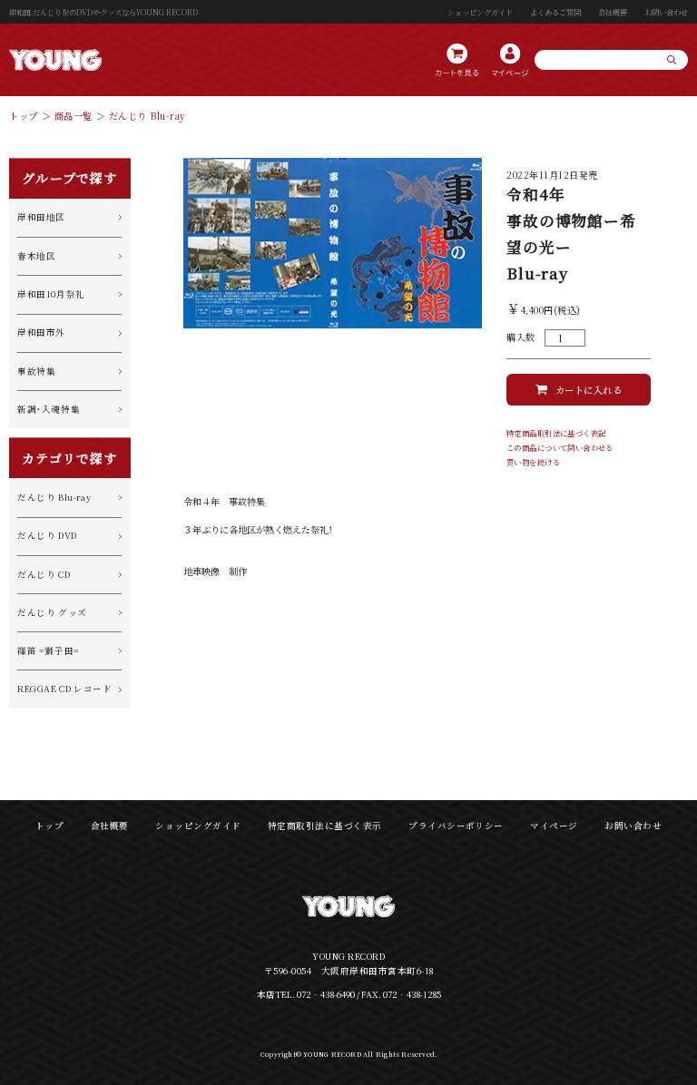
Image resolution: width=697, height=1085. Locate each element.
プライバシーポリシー (456, 825)
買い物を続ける (533, 461)
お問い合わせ (666, 11)
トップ (23, 115)
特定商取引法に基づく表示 (325, 825)
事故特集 (36, 371)
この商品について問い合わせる (560, 447)
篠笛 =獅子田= (48, 650)
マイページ (553, 825)
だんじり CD (43, 574)
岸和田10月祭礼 (51, 294)
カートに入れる (589, 389)
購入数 (520, 337)
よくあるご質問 (555, 11)
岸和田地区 (41, 216)
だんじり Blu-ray (147, 115)
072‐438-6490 (326, 994)
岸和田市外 (41, 332)
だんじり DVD (47, 535)
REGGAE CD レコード (64, 688)
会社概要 (612, 11)
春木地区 (36, 255)
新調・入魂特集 (48, 409)
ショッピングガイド (480, 11)
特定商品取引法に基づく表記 (555, 432)
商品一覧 (73, 115)
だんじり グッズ (52, 612)
